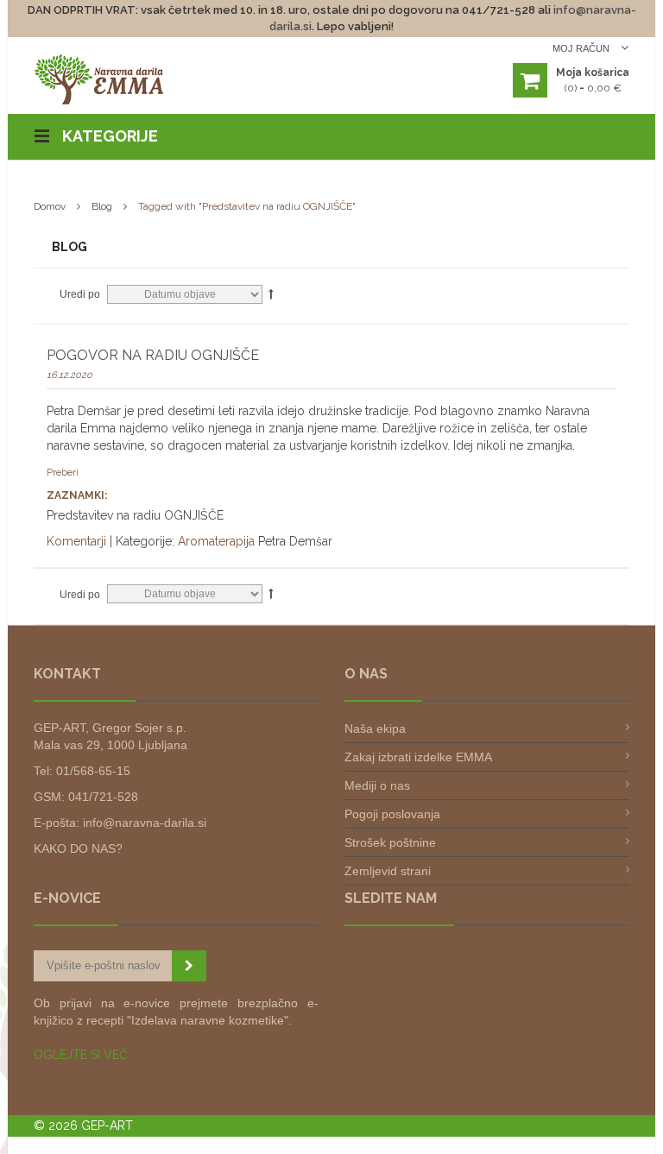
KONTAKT (67, 673)
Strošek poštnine (390, 842)
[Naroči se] (189, 965)
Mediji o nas (377, 785)
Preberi (63, 472)
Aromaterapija (216, 541)
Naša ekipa (375, 728)
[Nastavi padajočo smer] (270, 293)
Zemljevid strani (387, 871)
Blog (102, 206)
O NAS (366, 673)
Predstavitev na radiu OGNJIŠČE (135, 515)
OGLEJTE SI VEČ (81, 1055)
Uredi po (80, 294)
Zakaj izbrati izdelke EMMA (418, 757)
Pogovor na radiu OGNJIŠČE (153, 355)
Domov (50, 206)
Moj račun (582, 48)
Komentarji (76, 541)
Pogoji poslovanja (392, 814)
